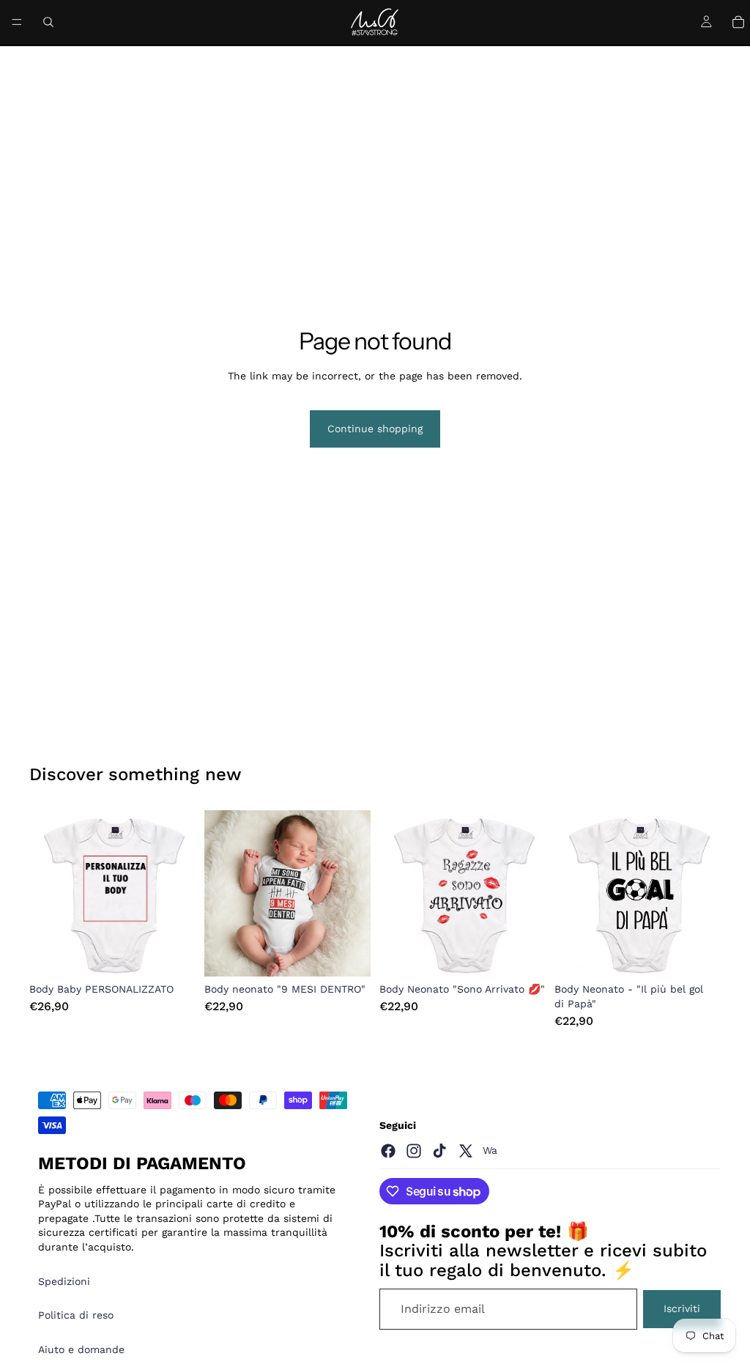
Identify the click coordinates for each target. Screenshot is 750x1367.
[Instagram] (414, 1151)
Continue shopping (375, 428)
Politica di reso (76, 1315)
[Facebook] (388, 1151)
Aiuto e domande (81, 1349)
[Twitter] (466, 1151)
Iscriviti (682, 1308)
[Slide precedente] (45, 894)
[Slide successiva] (179, 894)
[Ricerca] (48, 22)
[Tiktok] (439, 1151)
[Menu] (17, 22)
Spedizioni (64, 1281)
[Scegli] (173, 954)
